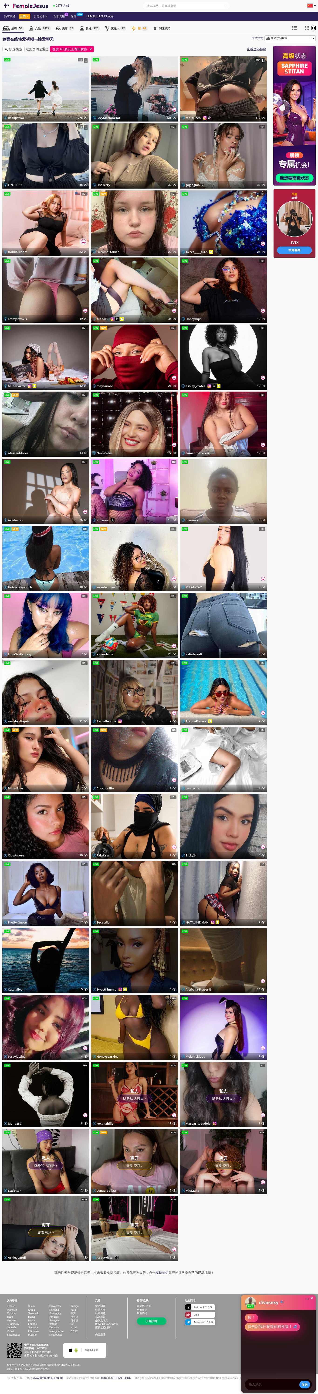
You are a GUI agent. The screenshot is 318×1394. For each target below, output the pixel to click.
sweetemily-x (106, 587)
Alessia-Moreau (19, 453)
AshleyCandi (17, 1257)
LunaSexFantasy (19, 654)
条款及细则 (101, 1320)
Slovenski (33, 1313)
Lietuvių (11, 1320)
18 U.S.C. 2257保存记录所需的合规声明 (28, 1369)
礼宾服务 (100, 1313)
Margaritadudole (198, 1123)
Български (13, 1324)
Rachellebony (106, 721)
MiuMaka (192, 1190)
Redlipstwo (16, 118)
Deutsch (54, 1327)
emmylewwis (17, 319)
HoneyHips (193, 319)
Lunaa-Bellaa (106, 1190)
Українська (13, 1334)
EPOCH (104, 1378)
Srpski (31, 1309)
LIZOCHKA (15, 185)
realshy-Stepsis (19, 721)
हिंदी (72, 1324)
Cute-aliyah (16, 989)
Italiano (53, 1324)
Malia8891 (15, 1123)
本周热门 (144, 1306)
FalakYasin (104, 855)
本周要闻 (294, 250)
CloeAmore (16, 855)
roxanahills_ (106, 1123)
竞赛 (73, 16)
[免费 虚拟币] (294, 272)
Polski (10, 1331)
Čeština (11, 1313)
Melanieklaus (195, 1056)
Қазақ (74, 1309)
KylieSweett (194, 654)
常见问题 (100, 1306)
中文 (73, 1313)
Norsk (31, 1320)
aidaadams (105, 654)
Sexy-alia (103, 922)
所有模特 (9, 16)
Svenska (33, 1327)
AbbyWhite (104, 1257)
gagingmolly (194, 185)
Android (47, 1355)
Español (32, 1324)
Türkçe (75, 1306)
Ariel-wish (15, 520)
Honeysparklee (107, 1056)
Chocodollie (105, 788)
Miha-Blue (15, 788)
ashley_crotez (195, 386)
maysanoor (105, 386)
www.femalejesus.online (48, 1377)
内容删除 (100, 1334)
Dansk (32, 1316)
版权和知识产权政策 (106, 1324)
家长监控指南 (103, 1327)
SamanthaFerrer (198, 453)
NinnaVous (104, 453)
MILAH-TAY (194, 587)
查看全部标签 (256, 49)
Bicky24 (191, 855)
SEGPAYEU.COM (121, 1378)
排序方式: (258, 38)
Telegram (203, 1322)
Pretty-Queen (17, 922)
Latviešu (12, 1327)
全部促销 (59, 16)
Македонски (56, 1331)
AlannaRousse (196, 721)
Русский (12, 1309)
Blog (196, 1314)
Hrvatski (54, 1316)
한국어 (74, 1316)
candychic (193, 788)
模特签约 (162, 1273)
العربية (74, 1327)
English (11, 1306)
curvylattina (17, 1056)
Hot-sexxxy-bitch (20, 587)
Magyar (32, 1334)
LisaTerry (103, 185)
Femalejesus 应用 (100, 16)
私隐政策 (100, 1316)
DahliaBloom (17, 252)
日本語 (74, 1320)
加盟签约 (142, 1313)
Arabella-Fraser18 (199, 989)
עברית (74, 1331)
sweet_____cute (196, 252)
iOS (32, 1355)
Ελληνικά (33, 1331)
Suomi (31, 1306)
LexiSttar (14, 1190)
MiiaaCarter (17, 386)
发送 (305, 1384)
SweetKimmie (106, 989)
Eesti (10, 1316)
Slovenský (55, 1306)
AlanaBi (102, 319)
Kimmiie (102, 520)
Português (55, 1313)
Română (54, 1309)
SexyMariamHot (108, 118)
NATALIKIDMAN (197, 922)
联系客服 (100, 1309)
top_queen (193, 118)
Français (54, 1320)
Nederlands (55, 1334)
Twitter (203, 1307)
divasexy (192, 520)
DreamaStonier (108, 252)
